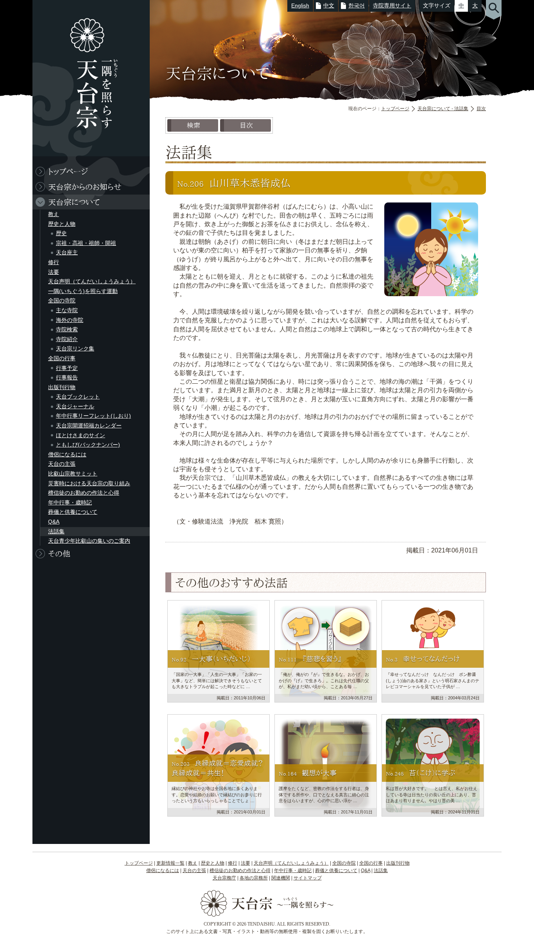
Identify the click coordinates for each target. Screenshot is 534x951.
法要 (53, 272)
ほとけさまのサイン (80, 435)
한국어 (356, 5)
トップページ (395, 108)
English (300, 5)
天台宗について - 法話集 (443, 108)
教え (53, 214)
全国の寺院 (61, 300)
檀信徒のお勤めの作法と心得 (83, 493)
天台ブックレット (78, 396)
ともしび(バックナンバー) (88, 445)
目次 (481, 108)
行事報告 (67, 377)
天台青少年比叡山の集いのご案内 (89, 541)
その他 (59, 554)
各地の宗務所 (254, 878)
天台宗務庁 (224, 878)
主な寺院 (67, 310)
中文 (328, 5)
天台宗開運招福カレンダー (89, 425)
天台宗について (74, 202)
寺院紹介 (67, 339)
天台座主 (67, 252)
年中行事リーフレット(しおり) (93, 416)
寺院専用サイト (392, 5)
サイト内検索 (494, 10)
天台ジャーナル (75, 406)
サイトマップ (308, 878)
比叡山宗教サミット (72, 473)
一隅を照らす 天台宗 (87, 78)
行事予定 (67, 368)
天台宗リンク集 (75, 348)
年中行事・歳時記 (70, 502)
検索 (193, 125)
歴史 (61, 233)
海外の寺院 (69, 320)
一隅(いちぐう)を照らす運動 (83, 291)
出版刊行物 (61, 387)
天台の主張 (61, 464)
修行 (53, 262)
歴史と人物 (61, 224)
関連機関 (280, 878)
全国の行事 (61, 358)
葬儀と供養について (72, 512)
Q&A (53, 521)
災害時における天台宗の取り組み (89, 483)
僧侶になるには (67, 454)
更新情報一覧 (170, 863)
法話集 (56, 531)
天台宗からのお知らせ (85, 187)
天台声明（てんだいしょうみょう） (92, 281)
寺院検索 (67, 329)
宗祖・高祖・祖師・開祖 (86, 243)
